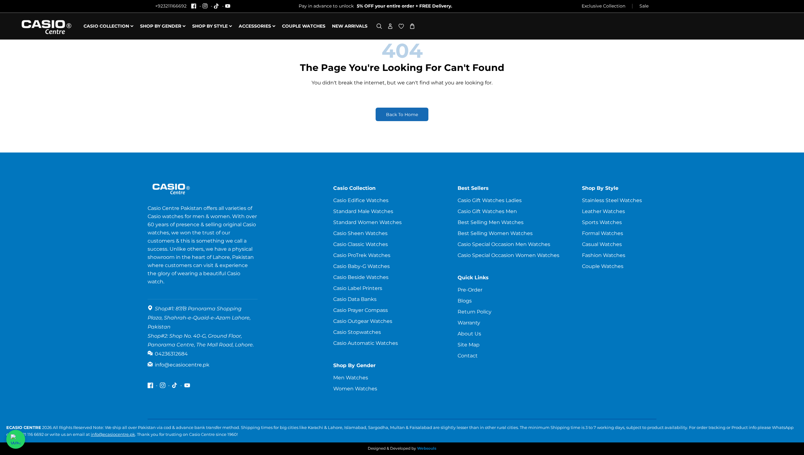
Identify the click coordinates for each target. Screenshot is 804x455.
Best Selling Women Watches (495, 233)
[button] (379, 26)
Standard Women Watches (367, 222)
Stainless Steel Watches (612, 200)
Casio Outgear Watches (362, 321)
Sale (644, 6)
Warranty (469, 323)
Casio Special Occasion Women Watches (508, 255)
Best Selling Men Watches (491, 222)
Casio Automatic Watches (365, 343)
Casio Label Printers (357, 288)
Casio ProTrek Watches (361, 255)
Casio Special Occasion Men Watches (504, 244)
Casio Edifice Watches (360, 200)
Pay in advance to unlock (375, 6)
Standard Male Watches (363, 211)
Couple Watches (602, 266)
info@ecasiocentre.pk (113, 434)
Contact (468, 356)
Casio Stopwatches (357, 332)
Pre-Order (470, 290)
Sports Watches (602, 222)
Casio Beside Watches (360, 277)
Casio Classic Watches (360, 244)
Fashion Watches (603, 255)
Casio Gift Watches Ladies (490, 200)
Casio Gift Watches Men (487, 211)
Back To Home (402, 114)
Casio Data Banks (355, 299)
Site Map (469, 345)
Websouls (426, 448)
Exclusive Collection (603, 6)
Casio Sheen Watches (360, 233)
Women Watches (355, 389)
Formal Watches (602, 233)
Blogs (465, 301)
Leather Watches (603, 211)
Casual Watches (602, 244)
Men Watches (350, 378)
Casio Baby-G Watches (361, 266)
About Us (469, 334)
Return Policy (475, 312)
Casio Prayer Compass (360, 310)
